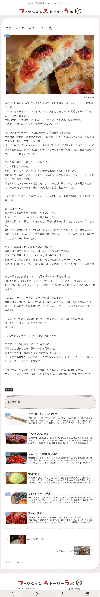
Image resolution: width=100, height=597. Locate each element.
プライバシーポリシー (25, 589)
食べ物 (10, 390)
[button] (92, 440)
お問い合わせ (74, 589)
